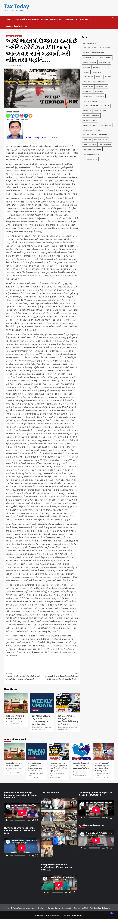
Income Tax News (100, 110)
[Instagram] (21, 116)
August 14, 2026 (63, 729)
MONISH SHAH (87, 130)
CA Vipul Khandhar (104, 57)
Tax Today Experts (100, 139)
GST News (108, 77)
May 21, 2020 (23, 65)
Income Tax (105, 106)
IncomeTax (87, 110)
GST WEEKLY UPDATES (90, 101)
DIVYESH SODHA (104, 62)
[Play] (7, 820)
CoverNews (66, 915)
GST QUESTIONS (101, 86)
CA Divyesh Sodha (98, 52)
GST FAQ (99, 77)
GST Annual (96, 72)
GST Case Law (88, 77)
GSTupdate (99, 91)
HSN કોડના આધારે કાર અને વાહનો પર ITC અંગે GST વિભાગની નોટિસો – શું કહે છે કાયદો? (68, 720)
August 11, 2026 (79, 775)
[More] (30, 116)
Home (8, 19)
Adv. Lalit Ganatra (90, 48)
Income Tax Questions (91, 115)
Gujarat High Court (90, 106)
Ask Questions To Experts (16, 26)
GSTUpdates (100, 96)
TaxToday (87, 139)
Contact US (69, 19)
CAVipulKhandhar (89, 62)
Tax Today (16, 6)
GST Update (87, 91)
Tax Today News (105, 144)
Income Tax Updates (90, 125)
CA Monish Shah (88, 57)
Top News (18, 36)
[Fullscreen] (36, 820)
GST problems (88, 86)
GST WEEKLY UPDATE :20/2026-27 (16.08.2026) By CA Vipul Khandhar (41, 720)
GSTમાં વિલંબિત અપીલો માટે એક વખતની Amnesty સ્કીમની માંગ (81, 765)
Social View (9, 36)
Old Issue (44, 19)
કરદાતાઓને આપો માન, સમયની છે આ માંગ (15, 717)
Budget (86, 52)
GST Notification (99, 81)
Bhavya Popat (12, 65)
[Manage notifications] (112, 913)
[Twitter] (17, 116)
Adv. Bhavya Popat (89, 43)
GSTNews (86, 81)
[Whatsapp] (8, 116)
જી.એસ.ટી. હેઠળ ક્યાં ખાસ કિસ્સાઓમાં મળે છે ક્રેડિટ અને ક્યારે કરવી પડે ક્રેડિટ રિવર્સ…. (61, 676)
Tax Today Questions (91, 154)
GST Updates (87, 96)
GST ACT (86, 72)
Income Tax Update (90, 120)
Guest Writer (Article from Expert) (16, 722)
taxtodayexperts (89, 144)
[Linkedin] (26, 116)
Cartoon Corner (56, 19)
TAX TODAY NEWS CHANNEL (92, 149)
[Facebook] (12, 116)
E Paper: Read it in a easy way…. (26, 19)
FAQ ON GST (97, 67)
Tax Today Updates (90, 159)
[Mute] (33, 820)
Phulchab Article (89, 135)
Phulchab (99, 130)
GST (106, 67)
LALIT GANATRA (106, 125)
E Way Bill (86, 67)
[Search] (112, 18)
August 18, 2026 (11, 724)
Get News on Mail (83, 19)
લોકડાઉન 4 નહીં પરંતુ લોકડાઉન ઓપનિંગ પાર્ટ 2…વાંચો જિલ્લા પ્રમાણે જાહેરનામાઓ (22, 676)
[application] (22, 813)
